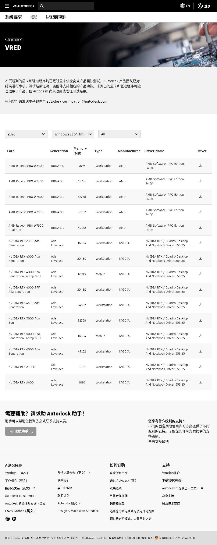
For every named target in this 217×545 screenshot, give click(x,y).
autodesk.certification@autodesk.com (77, 101)
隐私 (7, 538)
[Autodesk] (24, 6)
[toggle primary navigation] (9, 6)
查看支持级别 (158, 441)
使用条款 (56, 538)
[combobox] (66, 6)
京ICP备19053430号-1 (139, 538)
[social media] (11, 518)
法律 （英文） (72, 538)
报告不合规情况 (40, 538)
